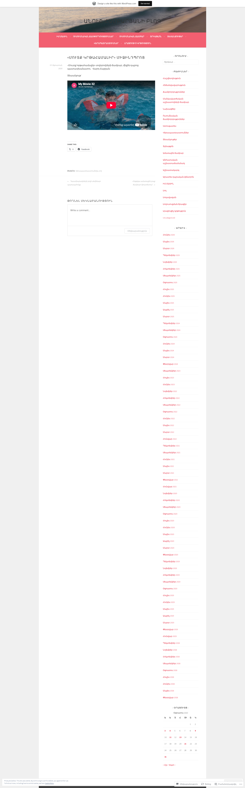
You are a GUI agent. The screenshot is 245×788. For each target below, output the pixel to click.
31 (165, 757)
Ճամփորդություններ (174, 92)
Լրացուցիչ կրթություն (137, 43)
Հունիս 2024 (169, 343)
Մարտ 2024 (168, 357)
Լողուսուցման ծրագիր (175, 204)
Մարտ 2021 (168, 473)
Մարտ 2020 (168, 548)
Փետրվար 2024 (170, 364)
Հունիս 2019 (169, 602)
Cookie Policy (49, 783)
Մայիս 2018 (168, 690)
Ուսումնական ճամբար (131, 36)
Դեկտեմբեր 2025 (171, 255)
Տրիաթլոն (155, 36)
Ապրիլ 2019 (168, 616)
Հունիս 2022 (169, 418)
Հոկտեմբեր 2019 (171, 575)
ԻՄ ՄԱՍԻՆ (62, 36)
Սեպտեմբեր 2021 (171, 452)
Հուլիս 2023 (168, 377)
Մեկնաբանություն (137, 231)
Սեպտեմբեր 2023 (171, 371)
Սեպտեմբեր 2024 (171, 330)
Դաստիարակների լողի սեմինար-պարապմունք (84, 183)
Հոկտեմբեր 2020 (171, 500)
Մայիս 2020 (168, 534)
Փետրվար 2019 (170, 629)
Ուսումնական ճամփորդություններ (93, 36)
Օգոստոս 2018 (170, 670)
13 (180, 737)
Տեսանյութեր (175, 36)
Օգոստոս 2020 (170, 514)
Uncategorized (169, 217)
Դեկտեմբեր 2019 (171, 561)
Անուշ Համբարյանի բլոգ (122, 20)
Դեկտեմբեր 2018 (171, 643)
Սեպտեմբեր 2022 (171, 405)
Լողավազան (169, 197)
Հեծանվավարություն (174, 85)
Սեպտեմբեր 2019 (171, 581)
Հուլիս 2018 (168, 677)
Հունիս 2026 (169, 234)
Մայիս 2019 (168, 609)
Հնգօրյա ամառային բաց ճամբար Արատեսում (143, 183)
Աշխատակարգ (171, 170)
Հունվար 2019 (170, 636)
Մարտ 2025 (168, 316)
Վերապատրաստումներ (106, 43)
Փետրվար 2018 (170, 697)
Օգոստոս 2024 (170, 337)
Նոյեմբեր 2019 (170, 568)
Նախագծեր (169, 109)
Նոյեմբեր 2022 (170, 391)
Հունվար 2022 (170, 439)
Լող (100, 171)
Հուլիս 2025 (168, 289)
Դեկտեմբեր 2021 (171, 445)
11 (170, 737)
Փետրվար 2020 (170, 554)
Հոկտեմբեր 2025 (171, 269)
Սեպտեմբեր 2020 (171, 507)
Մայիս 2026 (168, 241)
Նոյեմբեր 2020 (170, 493)
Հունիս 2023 (169, 384)
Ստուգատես (169, 126)
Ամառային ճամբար (173, 153)
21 (185, 743)
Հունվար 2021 (170, 486)
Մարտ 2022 (168, 432)
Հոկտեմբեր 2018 (171, 656)
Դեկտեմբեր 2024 (171, 323)
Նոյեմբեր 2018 (170, 650)
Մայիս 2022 (168, 425)
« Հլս (165, 765)
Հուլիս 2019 (168, 595)
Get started (145, 3)
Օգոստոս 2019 (170, 588)
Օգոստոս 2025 (170, 282)
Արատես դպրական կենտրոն (178, 177)
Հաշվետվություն (172, 78)
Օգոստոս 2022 (170, 411)
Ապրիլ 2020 (168, 541)
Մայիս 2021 (168, 466)
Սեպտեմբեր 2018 (171, 663)
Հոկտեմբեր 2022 (171, 398)
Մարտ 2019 (168, 622)
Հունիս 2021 (169, 459)
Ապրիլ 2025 (168, 309)
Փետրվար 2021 (170, 479)
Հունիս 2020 (169, 527)
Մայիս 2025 (168, 303)
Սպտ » (172, 765)
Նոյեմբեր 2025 (170, 262)
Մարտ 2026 (168, 248)
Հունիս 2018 (169, 684)
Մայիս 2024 (168, 350)
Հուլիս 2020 (168, 520)
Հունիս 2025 (169, 296)
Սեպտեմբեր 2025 (171, 275)
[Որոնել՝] (180, 62)
